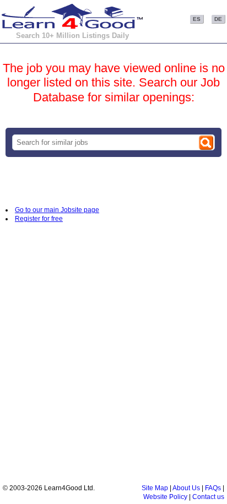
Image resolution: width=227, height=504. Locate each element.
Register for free (39, 219)
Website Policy (165, 497)
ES (197, 19)
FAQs (213, 488)
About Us (186, 488)
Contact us (208, 497)
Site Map (155, 488)
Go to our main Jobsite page (57, 210)
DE (218, 19)
